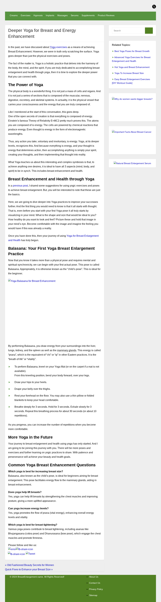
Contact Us (94, 583)
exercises (58, 47)
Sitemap (93, 595)
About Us (93, 576)
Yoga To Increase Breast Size (129, 73)
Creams (14, 15)
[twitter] (154, 6)
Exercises (25, 15)
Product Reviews (106, 15)
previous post (20, 185)
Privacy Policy (96, 589)
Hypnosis (38, 15)
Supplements (88, 15)
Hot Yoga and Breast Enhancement (132, 67)
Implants (50, 15)
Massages (62, 15)
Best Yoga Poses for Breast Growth (132, 51)
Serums (74, 15)
